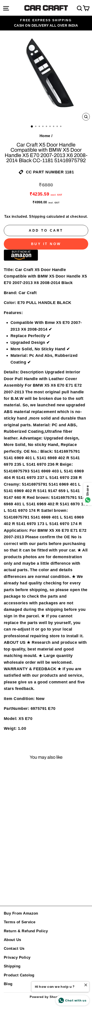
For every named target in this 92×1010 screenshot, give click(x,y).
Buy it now (46, 244)
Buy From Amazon (21, 913)
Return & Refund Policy (26, 931)
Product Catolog (19, 975)
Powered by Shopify (46, 997)
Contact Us (14, 948)
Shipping (37, 216)
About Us (12, 940)
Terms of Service (19, 922)
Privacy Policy (17, 957)
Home (45, 136)
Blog (8, 984)
